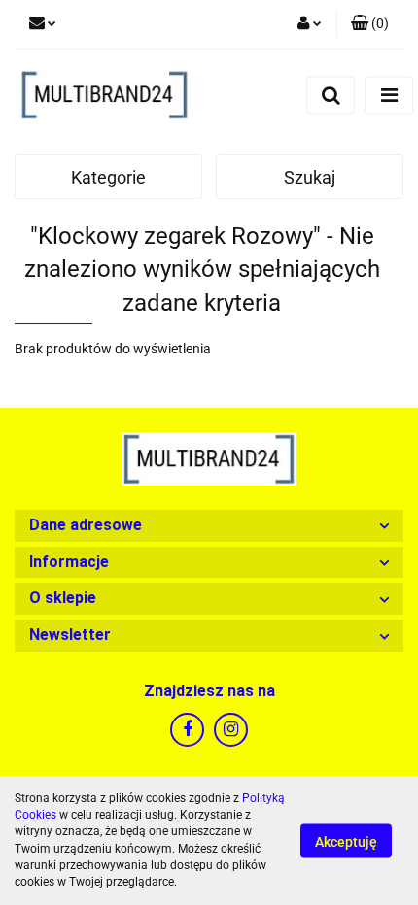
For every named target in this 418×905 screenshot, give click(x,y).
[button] (209, 526)
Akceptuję (346, 841)
